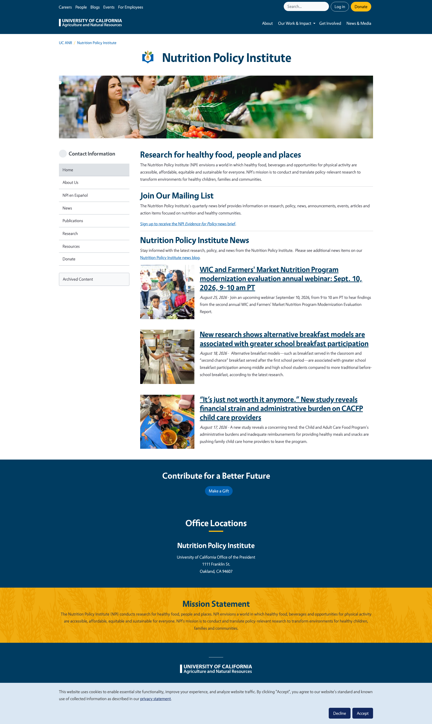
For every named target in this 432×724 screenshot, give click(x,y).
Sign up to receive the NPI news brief (187, 223)
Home (68, 169)
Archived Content (78, 279)
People (81, 7)
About (267, 23)
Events (109, 7)
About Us (70, 182)
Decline (339, 713)
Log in (340, 6)
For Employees (130, 7)
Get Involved (330, 23)
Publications (73, 220)
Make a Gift (219, 491)
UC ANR (65, 42)
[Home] (90, 23)
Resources (71, 246)
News (67, 208)
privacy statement (155, 698)
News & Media (358, 23)
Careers (65, 7)
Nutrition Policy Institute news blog (170, 257)
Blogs (95, 7)
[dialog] (216, 703)
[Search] (326, 6)
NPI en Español (75, 195)
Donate (361, 6)
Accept (363, 713)
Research (70, 233)
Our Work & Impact (294, 23)
